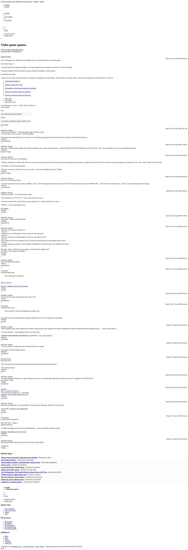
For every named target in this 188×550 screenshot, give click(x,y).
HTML (3, 117)
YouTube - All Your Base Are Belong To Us (14, 394)
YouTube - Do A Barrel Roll (18, 409)
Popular (7, 13)
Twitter (7, 540)
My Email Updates (10, 528)
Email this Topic (6, 51)
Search (42, 1)
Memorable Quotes (17, 49)
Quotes (8, 49)
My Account (8, 521)
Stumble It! (16, 81)
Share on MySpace (25, 95)
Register (35, 1)
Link (2, 110)
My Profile (8, 523)
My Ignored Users (10, 527)
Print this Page (16, 51)
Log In (30, 1)
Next (6, 30)
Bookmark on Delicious (28, 88)
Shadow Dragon (6, 57)
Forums (7, 5)
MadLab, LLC (17, 546)
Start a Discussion (10, 510)
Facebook (8, 541)
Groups (7, 7)
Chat (6, 514)
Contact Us (8, 543)
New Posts (8, 20)
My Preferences (9, 525)
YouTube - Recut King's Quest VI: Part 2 (13, 432)
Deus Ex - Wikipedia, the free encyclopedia (14, 286)
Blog (6, 538)
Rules (6, 536)
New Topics (8, 17)
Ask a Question (9, 509)
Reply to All (8, 35)
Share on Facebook (24, 92)
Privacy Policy (39, 546)
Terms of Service (28, 546)
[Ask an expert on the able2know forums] (14, 1)
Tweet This (19, 85)
